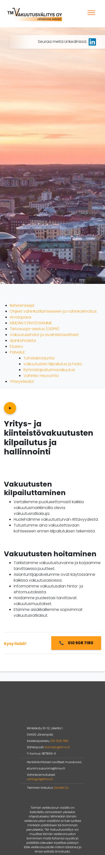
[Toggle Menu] (91, 12)
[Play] (10, 408)
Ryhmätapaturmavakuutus (49, 370)
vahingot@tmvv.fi (40, 779)
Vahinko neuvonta (41, 375)
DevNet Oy (61, 788)
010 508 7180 (60, 741)
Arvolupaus (20, 317)
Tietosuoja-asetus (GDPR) (34, 329)
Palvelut (17, 352)
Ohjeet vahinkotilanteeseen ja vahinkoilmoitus (53, 311)
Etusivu (16, 346)
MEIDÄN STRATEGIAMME (31, 323)
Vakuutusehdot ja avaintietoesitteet (44, 334)
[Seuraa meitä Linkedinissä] (92, 41)
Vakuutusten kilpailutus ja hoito (52, 364)
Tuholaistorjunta (38, 358)
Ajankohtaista (23, 340)
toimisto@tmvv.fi (57, 747)
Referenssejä (22, 305)
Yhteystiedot (22, 381)
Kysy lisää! (15, 643)
